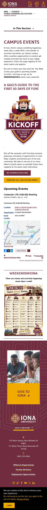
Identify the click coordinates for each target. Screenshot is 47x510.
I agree (9, 505)
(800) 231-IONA (23, 456)
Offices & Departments (23, 465)
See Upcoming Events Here (17, 173)
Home (6, 11)
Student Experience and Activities (18, 13)
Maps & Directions (22, 428)
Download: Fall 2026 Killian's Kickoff (22, 180)
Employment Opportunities (23, 474)
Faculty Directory (23, 469)
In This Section (22, 28)
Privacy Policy (23, 499)
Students (15, 11)
